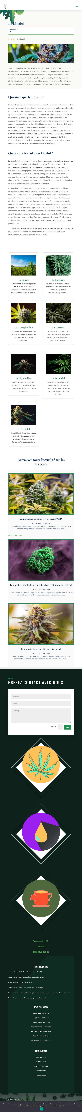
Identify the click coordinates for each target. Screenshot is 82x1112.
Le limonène (58, 279)
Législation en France (41, 1013)
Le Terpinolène (24, 378)
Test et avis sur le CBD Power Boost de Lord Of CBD (25, 972)
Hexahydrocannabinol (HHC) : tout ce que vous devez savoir (27, 998)
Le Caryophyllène (24, 327)
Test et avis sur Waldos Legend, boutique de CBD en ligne (26, 977)
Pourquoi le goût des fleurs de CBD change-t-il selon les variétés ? (41, 585)
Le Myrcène (58, 327)
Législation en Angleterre (41, 1031)
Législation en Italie (41, 1036)
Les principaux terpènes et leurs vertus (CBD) (41, 518)
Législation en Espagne (41, 1022)
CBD (37, 71)
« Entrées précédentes (15, 535)
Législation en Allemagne (41, 1027)
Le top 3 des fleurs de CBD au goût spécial (41, 648)
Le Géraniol (24, 429)
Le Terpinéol (58, 378)
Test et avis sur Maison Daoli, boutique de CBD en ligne (25, 987)
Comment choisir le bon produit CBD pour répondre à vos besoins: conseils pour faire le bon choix (39, 993)
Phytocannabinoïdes (41, 941)
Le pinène (24, 279)
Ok (41, 1109)
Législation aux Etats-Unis (41, 1040)
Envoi (67, 727)
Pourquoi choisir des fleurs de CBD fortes (21, 982)
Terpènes (11, 39)
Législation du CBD (41, 951)
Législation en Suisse (41, 1018)
